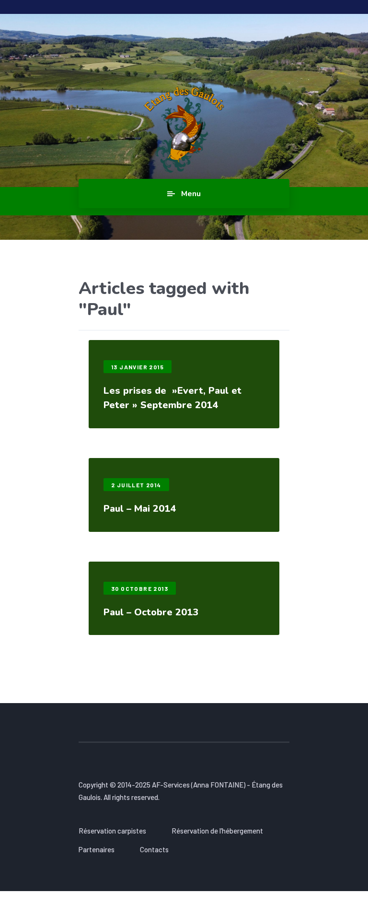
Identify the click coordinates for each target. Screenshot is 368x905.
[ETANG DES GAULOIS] (184, 129)
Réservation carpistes (112, 830)
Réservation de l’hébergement (217, 830)
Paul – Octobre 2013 (151, 612)
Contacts (154, 849)
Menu (191, 193)
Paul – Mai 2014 (140, 508)
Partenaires (97, 849)
